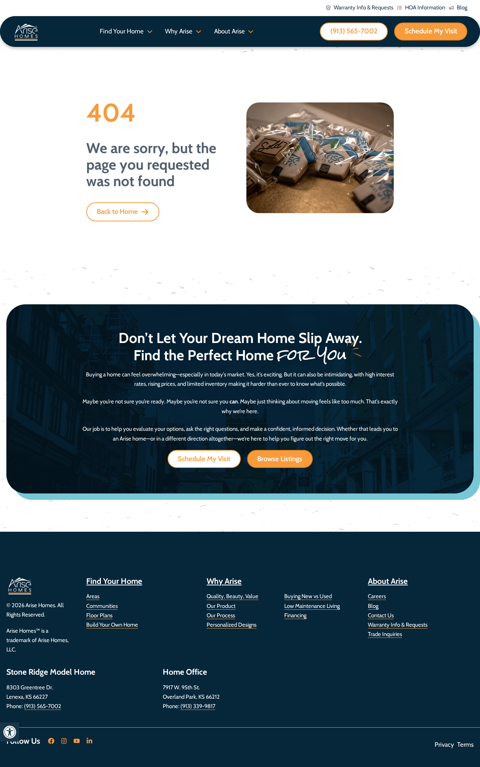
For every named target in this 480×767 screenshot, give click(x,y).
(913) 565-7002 (42, 706)
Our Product (221, 606)
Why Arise (178, 31)
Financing (295, 615)
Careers (377, 596)
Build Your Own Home (112, 624)
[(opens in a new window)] (51, 741)
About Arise (229, 31)
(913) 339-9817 (197, 706)
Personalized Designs (231, 624)
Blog (373, 606)
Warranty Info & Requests (398, 624)
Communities (102, 606)
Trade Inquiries (385, 634)
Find (114, 581)
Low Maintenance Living (312, 606)
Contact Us (381, 615)
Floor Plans (99, 615)
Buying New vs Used (308, 596)
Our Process (221, 615)
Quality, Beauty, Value (232, 596)
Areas (92, 596)
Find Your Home (122, 31)
